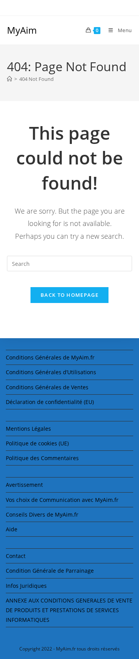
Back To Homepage (69, 294)
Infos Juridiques (26, 585)
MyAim (22, 30)
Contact (15, 556)
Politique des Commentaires (42, 458)
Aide (11, 529)
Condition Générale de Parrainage (50, 570)
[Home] (9, 78)
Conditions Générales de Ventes (47, 387)
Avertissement (24, 484)
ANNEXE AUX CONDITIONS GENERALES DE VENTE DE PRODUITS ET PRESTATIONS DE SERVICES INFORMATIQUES (69, 610)
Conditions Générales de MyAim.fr (50, 357)
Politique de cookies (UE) (37, 443)
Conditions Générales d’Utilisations (51, 372)
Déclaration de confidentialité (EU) (50, 402)
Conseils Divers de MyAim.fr (42, 514)
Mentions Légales (28, 428)
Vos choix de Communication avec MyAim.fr (62, 499)
